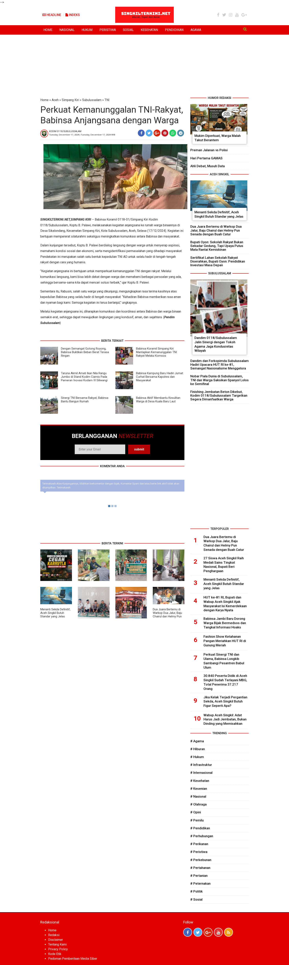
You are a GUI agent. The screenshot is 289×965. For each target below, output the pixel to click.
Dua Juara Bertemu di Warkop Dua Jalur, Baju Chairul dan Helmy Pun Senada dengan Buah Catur (167, 616)
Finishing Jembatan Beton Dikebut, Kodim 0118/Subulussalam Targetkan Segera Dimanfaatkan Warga (218, 395)
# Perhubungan (201, 836)
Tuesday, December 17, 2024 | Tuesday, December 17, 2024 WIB (82, 135)
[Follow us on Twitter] (197, 932)
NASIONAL (67, 30)
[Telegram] (180, 133)
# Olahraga (198, 804)
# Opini (195, 812)
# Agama (197, 741)
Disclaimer (55, 940)
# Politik (196, 891)
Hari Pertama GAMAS (206, 158)
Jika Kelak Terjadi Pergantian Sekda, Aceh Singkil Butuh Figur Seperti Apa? (225, 701)
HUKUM (87, 30)
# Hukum (197, 757)
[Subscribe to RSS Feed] (228, 932)
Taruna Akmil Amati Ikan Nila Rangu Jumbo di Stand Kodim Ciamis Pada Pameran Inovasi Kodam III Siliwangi (84, 376)
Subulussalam (91, 100)
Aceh (55, 100)
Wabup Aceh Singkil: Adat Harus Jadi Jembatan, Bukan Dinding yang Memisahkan (225, 719)
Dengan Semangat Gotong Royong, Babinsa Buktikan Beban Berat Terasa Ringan (85, 352)
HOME (47, 30)
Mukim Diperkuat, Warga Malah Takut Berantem (217, 138)
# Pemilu (197, 820)
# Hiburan (197, 749)
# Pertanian (199, 876)
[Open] (245, 29)
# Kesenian (198, 789)
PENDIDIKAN (174, 30)
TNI (107, 100)
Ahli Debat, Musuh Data (207, 166)
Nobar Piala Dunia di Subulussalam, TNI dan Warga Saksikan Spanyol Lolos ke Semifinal (219, 380)
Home (44, 100)
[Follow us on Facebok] (187, 932)
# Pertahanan (200, 868)
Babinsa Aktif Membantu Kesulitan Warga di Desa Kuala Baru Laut (158, 399)
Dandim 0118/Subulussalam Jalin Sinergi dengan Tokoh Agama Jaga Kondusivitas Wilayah (215, 344)
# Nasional (198, 796)
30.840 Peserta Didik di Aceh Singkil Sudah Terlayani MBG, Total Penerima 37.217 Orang (225, 682)
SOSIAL (128, 30)
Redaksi (53, 935)
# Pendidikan (200, 828)
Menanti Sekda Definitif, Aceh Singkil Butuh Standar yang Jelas (55, 613)
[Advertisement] (144, 66)
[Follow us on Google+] (208, 932)
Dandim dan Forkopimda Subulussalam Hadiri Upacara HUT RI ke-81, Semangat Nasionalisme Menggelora (219, 364)
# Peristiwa (198, 852)
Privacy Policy (58, 949)
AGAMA (196, 30)
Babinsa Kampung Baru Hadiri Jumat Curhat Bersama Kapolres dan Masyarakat (159, 376)
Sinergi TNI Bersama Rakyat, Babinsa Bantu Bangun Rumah (84, 399)
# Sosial (196, 899)
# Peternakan (200, 883)
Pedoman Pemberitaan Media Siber (72, 958)
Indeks (74, 15)
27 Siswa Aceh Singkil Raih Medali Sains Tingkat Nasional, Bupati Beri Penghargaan (223, 564)
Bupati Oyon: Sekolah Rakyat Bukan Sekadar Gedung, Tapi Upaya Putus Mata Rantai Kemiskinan (216, 245)
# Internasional (201, 773)
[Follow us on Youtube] (218, 932)
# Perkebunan (200, 860)
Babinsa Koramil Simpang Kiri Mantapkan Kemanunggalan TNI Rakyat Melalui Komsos (156, 352)
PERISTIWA (107, 30)
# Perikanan (199, 844)
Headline (53, 15)
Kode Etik (54, 954)
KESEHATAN (149, 30)
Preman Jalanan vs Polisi (209, 150)
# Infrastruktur (201, 765)
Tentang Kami (57, 944)
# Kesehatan (199, 781)
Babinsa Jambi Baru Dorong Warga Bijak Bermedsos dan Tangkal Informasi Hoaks (224, 623)
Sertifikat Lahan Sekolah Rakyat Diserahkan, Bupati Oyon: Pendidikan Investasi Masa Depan (217, 261)
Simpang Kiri (70, 100)
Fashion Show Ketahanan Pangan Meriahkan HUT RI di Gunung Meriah (224, 641)
